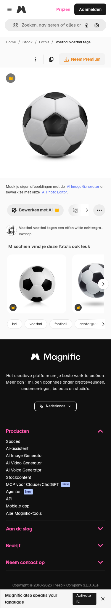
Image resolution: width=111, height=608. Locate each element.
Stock (27, 42)
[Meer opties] (35, 59)
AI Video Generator (24, 463)
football (60, 324)
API (9, 499)
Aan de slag (19, 528)
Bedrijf (13, 545)
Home (11, 42)
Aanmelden (90, 9)
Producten (17, 431)
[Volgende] (86, 210)
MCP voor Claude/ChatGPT (37, 484)
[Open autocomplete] (13, 25)
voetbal (36, 324)
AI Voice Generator (23, 470)
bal (14, 324)
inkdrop (25, 234)
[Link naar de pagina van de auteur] (11, 231)
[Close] (103, 598)
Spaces (13, 441)
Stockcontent (18, 477)
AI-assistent (17, 448)
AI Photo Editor (54, 192)
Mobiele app (17, 506)
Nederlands (55, 406)
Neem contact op (25, 562)
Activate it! (83, 598)
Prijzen (63, 9)
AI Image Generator (83, 186)
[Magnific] (56, 358)
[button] (55, 406)
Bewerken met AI (32, 211)
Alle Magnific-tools (24, 513)
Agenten (19, 491)
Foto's (44, 42)
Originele (39, 79)
